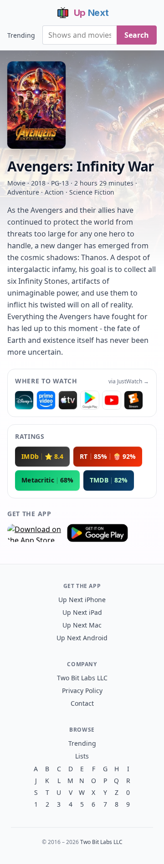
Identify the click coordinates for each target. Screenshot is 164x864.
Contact (82, 703)
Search (136, 35)
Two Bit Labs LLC (82, 677)
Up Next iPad (82, 612)
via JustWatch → (128, 381)
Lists (82, 756)
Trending (21, 35)
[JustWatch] (24, 400)
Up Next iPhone (82, 599)
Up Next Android (82, 637)
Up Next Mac (82, 625)
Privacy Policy (82, 690)
